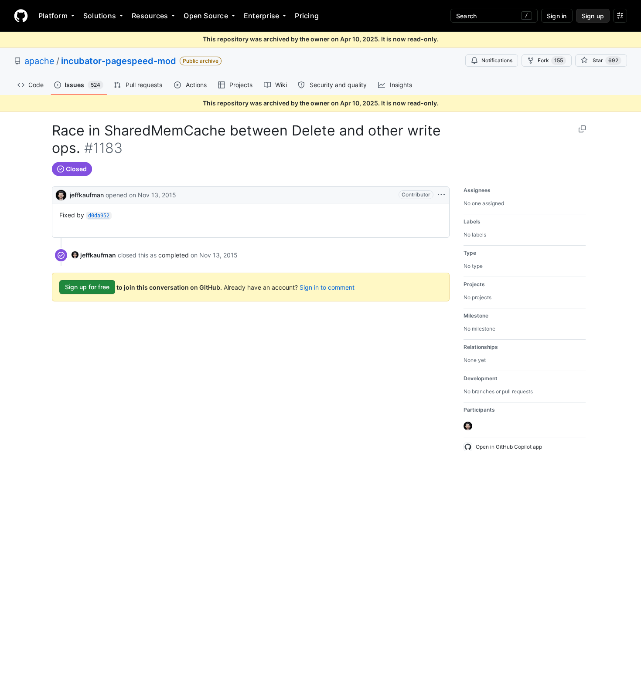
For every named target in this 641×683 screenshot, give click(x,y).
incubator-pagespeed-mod (118, 61)
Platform (53, 15)
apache (39, 61)
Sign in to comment (327, 287)
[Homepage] (21, 16)
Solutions (99, 15)
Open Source (206, 15)
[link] (94, 255)
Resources (150, 15)
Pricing (307, 15)
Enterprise (261, 15)
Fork (550, 60)
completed (173, 255)
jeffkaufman (87, 195)
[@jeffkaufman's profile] (61, 194)
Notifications (496, 60)
